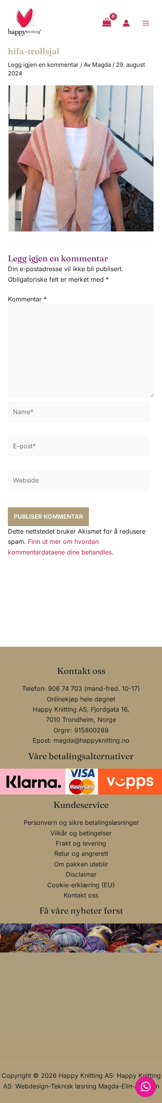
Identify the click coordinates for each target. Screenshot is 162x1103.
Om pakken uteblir (81, 864)
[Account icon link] (126, 23)
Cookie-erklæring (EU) (81, 885)
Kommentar (27, 299)
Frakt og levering (81, 843)
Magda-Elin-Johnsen (128, 1086)
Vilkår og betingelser (81, 833)
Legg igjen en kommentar (43, 64)
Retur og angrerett (81, 853)
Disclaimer (81, 874)
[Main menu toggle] (146, 23)
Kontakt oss (81, 895)
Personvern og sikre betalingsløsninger (81, 822)
